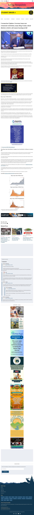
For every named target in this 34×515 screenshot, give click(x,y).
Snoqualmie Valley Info (29, 498)
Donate (2, 487)
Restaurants (15, 498)
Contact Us (2, 493)
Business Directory (3, 491)
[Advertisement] (17, 250)
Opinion (2, 498)
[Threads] (1, 223)
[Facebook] (3, 223)
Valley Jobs (2, 490)
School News (19, 498)
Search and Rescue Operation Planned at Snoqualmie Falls (16, 239)
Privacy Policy (22, 511)
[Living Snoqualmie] (17, 5)
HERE (11, 81)
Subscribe (5, 471)
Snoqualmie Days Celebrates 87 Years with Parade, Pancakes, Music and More (28, 239)
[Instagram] (4, 223)
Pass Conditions (6, 498)
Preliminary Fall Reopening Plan (9, 173)
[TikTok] (6, 223)
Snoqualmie (23, 498)
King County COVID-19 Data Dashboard (8, 147)
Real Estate (11, 498)
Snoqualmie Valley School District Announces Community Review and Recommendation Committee (5, 240)
